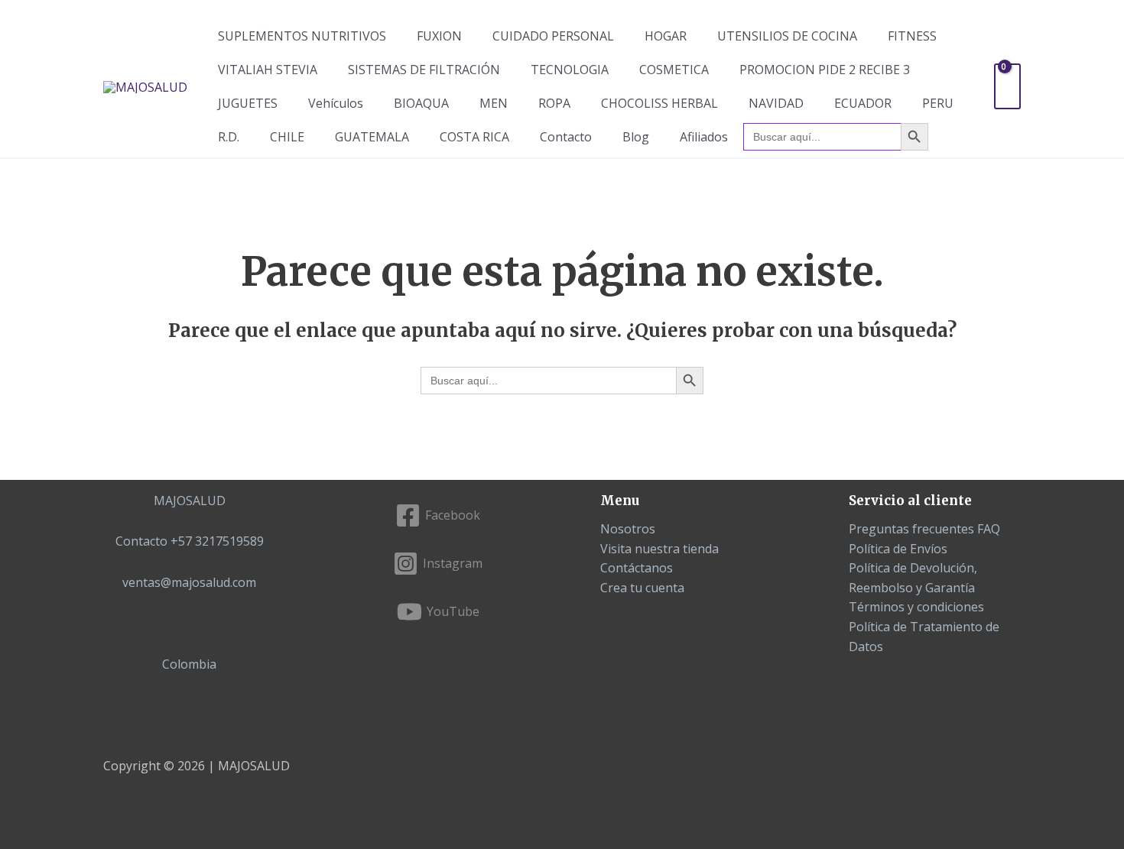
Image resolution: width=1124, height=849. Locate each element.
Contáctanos (636, 567)
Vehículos (335, 103)
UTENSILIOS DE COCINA (787, 36)
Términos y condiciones (916, 606)
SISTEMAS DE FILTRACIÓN (424, 69)
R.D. (228, 136)
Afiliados (704, 136)
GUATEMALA (372, 136)
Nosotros (627, 528)
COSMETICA (674, 69)
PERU (937, 103)
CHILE (287, 136)
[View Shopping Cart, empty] (1007, 86)
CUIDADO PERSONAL (553, 36)
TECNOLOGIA (570, 69)
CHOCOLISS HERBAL (659, 103)
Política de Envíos (898, 548)
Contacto (566, 136)
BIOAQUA (421, 103)
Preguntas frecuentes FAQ (924, 528)
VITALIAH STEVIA (267, 69)
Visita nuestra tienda (659, 548)
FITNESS (912, 36)
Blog (635, 136)
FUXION (439, 36)
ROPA (554, 103)
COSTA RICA (474, 136)
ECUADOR (863, 103)
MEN (493, 103)
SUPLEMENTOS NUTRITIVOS (302, 36)
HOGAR (666, 36)
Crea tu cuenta (642, 587)
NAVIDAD (776, 103)
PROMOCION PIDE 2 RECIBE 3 (824, 69)
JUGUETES (248, 103)
